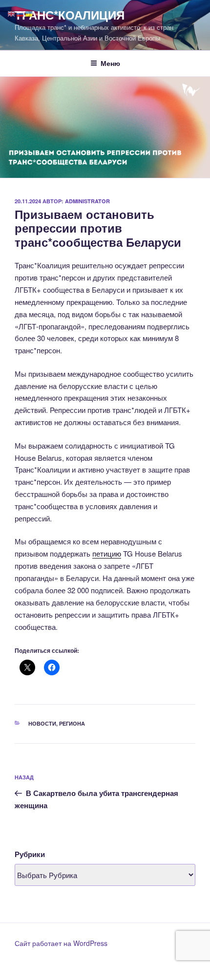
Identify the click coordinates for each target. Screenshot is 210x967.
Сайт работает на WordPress (61, 943)
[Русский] (20, 13)
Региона (72, 723)
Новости (42, 723)
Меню (110, 63)
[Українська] (29, 13)
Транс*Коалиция (70, 14)
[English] (11, 13)
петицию (106, 553)
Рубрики (30, 854)
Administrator (87, 201)
